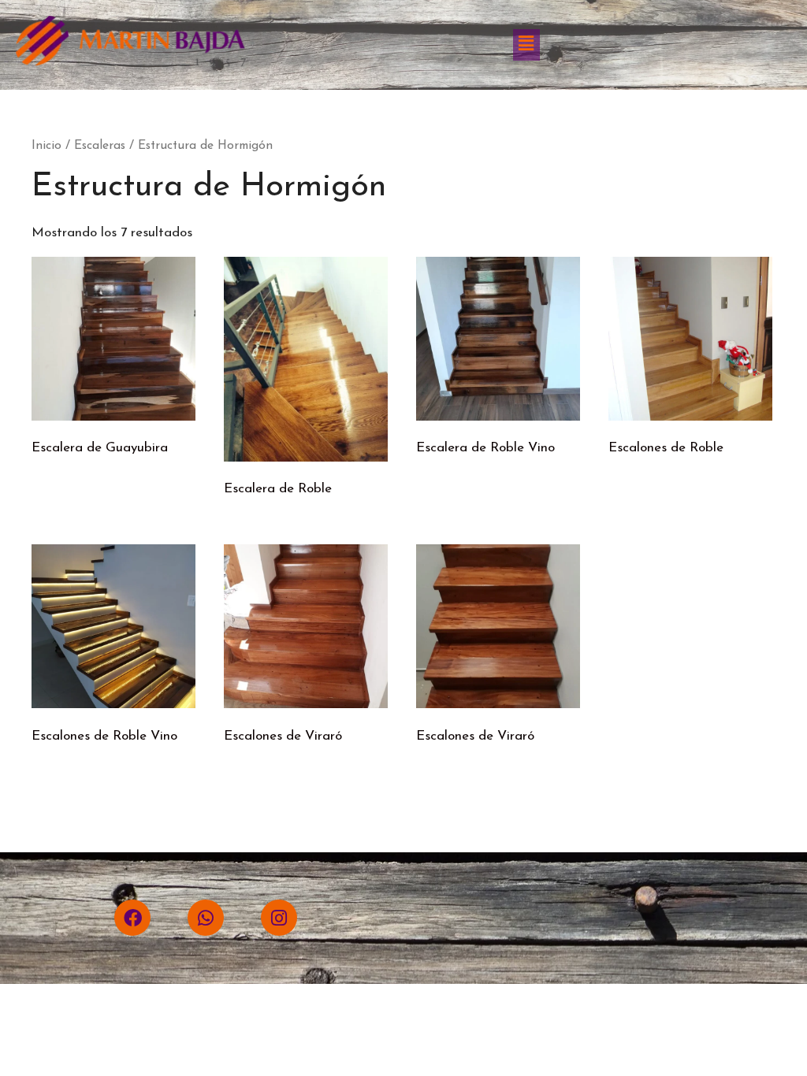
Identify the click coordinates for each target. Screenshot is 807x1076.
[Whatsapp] (206, 918)
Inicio (46, 145)
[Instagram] (279, 918)
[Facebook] (132, 918)
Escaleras (99, 145)
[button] (526, 45)
